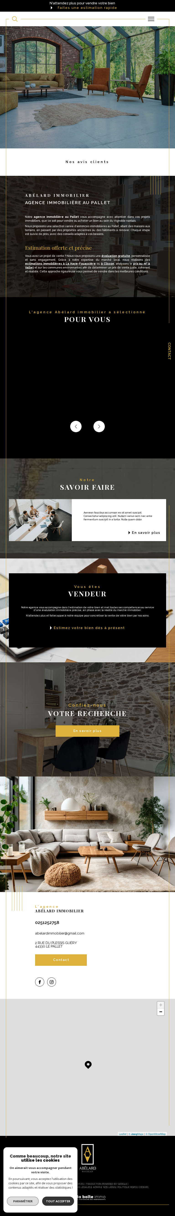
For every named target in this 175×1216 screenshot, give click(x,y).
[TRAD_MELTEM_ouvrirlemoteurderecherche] (15, 19)
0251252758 (47, 922)
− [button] (160, 1012)
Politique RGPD (126, 1187)
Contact (169, 351)
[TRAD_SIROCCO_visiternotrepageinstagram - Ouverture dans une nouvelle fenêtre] (51, 982)
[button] (99, 426)
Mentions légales (79, 1187)
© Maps (136, 1134)
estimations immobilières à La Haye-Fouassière (60, 263)
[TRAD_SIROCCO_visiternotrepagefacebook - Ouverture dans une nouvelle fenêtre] (39, 982)
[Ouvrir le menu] (151, 19)
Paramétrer (23, 1201)
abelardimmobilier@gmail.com (59, 933)
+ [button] (160, 1005)
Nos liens (109, 1187)
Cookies (143, 1187)
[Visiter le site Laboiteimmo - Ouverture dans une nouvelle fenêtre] (87, 1202)
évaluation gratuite (115, 256)
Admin (97, 1187)
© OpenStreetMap (156, 1134)
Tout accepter (58, 1201)
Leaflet (122, 1134)
